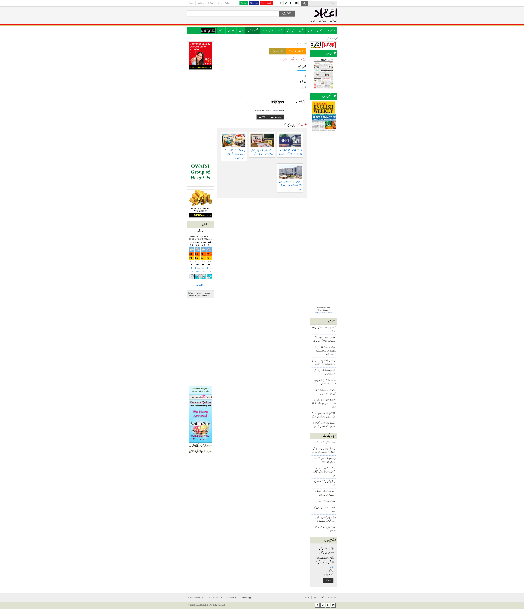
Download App (245, 597)
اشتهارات (321, 597)
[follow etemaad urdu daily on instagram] (296, 3)
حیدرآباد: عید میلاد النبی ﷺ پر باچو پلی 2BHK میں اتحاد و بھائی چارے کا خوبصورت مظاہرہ (325, 351)
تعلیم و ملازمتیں (253, 31)
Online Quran (231, 597)
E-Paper (211, 3)
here (275, 110)
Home (191, 3)
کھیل (301, 31)
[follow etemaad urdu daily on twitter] (285, 3)
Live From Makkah (195, 597)
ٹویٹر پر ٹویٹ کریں (277, 51)
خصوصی (319, 31)
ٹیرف (314, 597)
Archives (201, 3)
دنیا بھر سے (331, 31)
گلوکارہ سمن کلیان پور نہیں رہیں (327, 501)
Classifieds (254, 3)
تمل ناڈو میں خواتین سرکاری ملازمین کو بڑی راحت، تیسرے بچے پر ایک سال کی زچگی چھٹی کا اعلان (324, 403)
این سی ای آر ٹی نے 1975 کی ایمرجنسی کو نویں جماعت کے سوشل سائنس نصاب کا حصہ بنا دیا (234, 154)
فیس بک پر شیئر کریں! (296, 51)
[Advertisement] (323, 176)
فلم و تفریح (291, 31)
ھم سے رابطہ (307, 597)
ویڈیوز (221, 31)
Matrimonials (266, 3)
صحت (280, 31)
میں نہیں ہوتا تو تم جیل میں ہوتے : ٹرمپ (325, 442)
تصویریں (231, 31)
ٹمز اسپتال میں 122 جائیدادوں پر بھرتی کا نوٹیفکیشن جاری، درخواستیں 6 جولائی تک (290, 185)
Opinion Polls (223, 3)
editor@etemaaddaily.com (323, 312)
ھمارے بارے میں (331, 597)
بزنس (310, 31)
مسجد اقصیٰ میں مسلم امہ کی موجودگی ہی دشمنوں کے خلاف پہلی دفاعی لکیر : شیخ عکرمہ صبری (324, 472)
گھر (336, 38)
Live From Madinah (214, 597)
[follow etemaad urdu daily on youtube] (291, 3)
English (244, 3)
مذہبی (241, 31)
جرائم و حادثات (268, 31)
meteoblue (200, 285)
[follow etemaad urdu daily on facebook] (280, 3)
